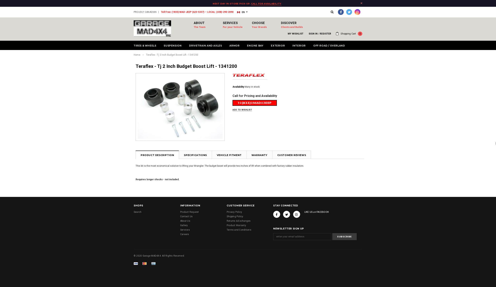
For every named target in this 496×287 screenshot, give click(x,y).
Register (325, 33)
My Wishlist (295, 33)
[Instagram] (357, 12)
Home (137, 54)
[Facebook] (341, 12)
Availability (238, 86)
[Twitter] (349, 12)
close (361, 3)
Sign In (313, 33)
